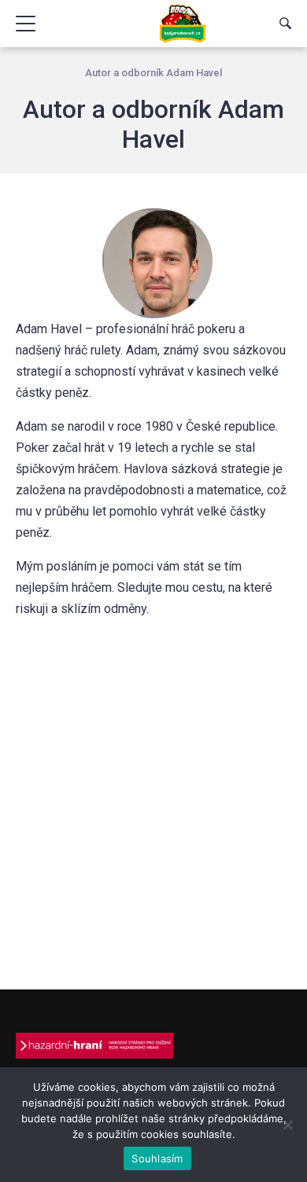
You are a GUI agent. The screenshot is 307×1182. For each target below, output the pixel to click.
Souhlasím (157, 1158)
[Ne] (287, 1124)
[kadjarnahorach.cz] (182, 23)
